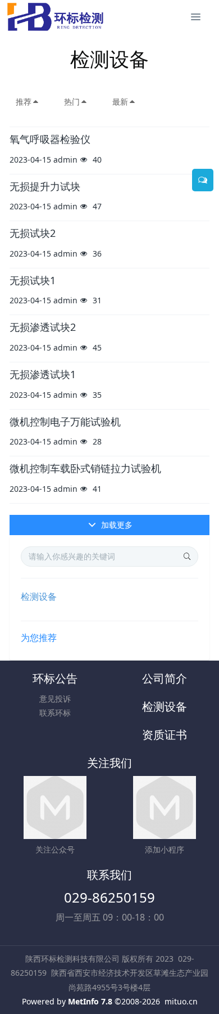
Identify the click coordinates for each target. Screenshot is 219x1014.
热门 (72, 101)
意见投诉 (55, 698)
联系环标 (55, 712)
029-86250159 (109, 897)
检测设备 (39, 596)
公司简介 (164, 678)
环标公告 (55, 678)
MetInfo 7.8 (90, 1001)
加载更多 (116, 524)
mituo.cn (181, 1001)
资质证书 (164, 734)
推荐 (23, 101)
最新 (120, 101)
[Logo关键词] (55, 17)
